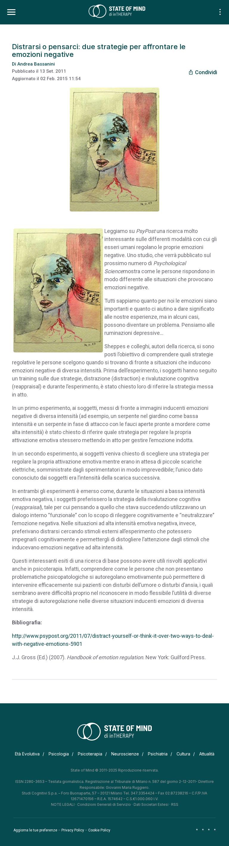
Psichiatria (158, 753)
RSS (174, 804)
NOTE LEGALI (63, 804)
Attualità (206, 753)
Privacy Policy (72, 830)
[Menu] (11, 12)
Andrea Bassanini (36, 64)
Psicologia (59, 753)
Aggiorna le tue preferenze (35, 830)
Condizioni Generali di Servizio (104, 804)
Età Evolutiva (27, 753)
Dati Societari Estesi (151, 804)
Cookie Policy (99, 830)
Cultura (183, 753)
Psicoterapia (90, 753)
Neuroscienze (125, 753)
